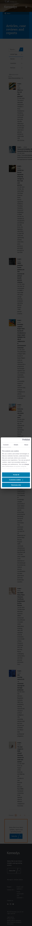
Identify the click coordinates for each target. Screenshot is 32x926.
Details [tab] (16, 444)
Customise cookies (15, 480)
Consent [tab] (5, 444)
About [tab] (26, 444)
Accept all (16, 474)
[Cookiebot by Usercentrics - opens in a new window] (22, 440)
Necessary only (16, 485)
